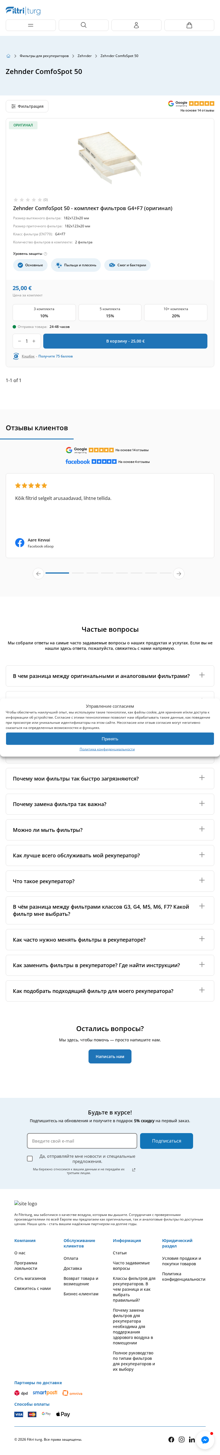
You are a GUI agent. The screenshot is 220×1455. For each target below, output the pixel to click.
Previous (38, 573)
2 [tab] (78, 575)
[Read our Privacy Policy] (133, 1169)
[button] (205, 1440)
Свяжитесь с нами (32, 1288)
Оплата (71, 1258)
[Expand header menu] (31, 25)
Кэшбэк (28, 356)
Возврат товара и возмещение (81, 1281)
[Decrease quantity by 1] (19, 341)
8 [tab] (166, 575)
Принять (110, 738)
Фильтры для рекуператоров (44, 56)
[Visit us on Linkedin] (191, 1439)
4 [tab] (107, 575)
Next (178, 573)
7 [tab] (151, 575)
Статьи (120, 1252)
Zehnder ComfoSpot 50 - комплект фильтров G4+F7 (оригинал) (92, 208)
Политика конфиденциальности (107, 749)
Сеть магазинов (30, 1278)
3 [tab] (92, 575)
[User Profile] (136, 25)
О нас (19, 1252)
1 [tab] (57, 575)
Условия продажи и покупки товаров (181, 1260)
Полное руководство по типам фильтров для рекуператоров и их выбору (134, 1361)
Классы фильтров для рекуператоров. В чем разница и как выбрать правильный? (134, 1289)
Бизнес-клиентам (81, 1293)
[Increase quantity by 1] (34, 341)
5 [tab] (122, 575)
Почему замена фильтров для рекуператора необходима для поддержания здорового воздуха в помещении (133, 1326)
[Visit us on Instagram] (181, 1439)
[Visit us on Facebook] (171, 1439)
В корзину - (125, 341)
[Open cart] (189, 25)
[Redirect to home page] (8, 55)
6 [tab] (136, 575)
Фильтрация (31, 106)
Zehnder (85, 56)
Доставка (73, 1268)
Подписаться (166, 1141)
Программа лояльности (25, 1265)
